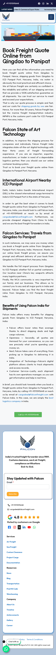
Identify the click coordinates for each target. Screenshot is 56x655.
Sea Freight (11, 547)
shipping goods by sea (32, 106)
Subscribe (13, 494)
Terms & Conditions (35, 639)
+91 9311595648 (12, 3)
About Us (10, 604)
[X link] (52, 3)
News (9, 573)
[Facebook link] (39, 3)
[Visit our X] (19, 527)
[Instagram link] (43, 3)
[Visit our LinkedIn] (24, 527)
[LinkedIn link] (47, 3)
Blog (8, 578)
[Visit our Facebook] (9, 527)
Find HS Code (12, 589)
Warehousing (12, 594)
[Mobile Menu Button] (51, 17)
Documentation (13, 563)
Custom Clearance (14, 552)
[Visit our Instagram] (15, 527)
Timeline (10, 610)
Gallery (10, 620)
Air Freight (11, 542)
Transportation (13, 583)
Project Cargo (12, 557)
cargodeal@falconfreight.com (18, 216)
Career (10, 625)
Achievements (13, 615)
